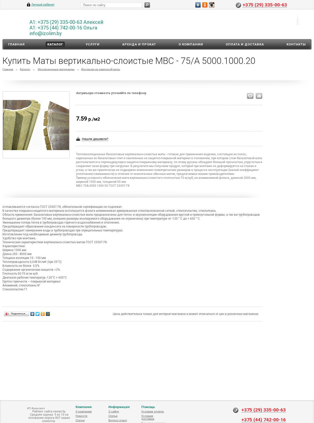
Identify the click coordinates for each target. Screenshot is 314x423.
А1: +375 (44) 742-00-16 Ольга (63, 28)
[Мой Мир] (48, 314)
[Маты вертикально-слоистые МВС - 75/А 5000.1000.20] (36, 125)
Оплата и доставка (245, 44)
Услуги (93, 44)
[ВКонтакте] (32, 314)
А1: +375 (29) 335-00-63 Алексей (66, 22)
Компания (84, 407)
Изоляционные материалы (56, 69)
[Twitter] (37, 314)
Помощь (148, 407)
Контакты (296, 44)
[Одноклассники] (42, 314)
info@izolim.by (45, 33)
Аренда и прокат (139, 44)
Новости (81, 416)
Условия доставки (147, 417)
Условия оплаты (152, 411)
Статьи (80, 420)
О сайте (113, 411)
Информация (119, 407)
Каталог (55, 44)
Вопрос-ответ (117, 420)
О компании (191, 44)
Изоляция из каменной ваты (100, 69)
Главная (16, 44)
